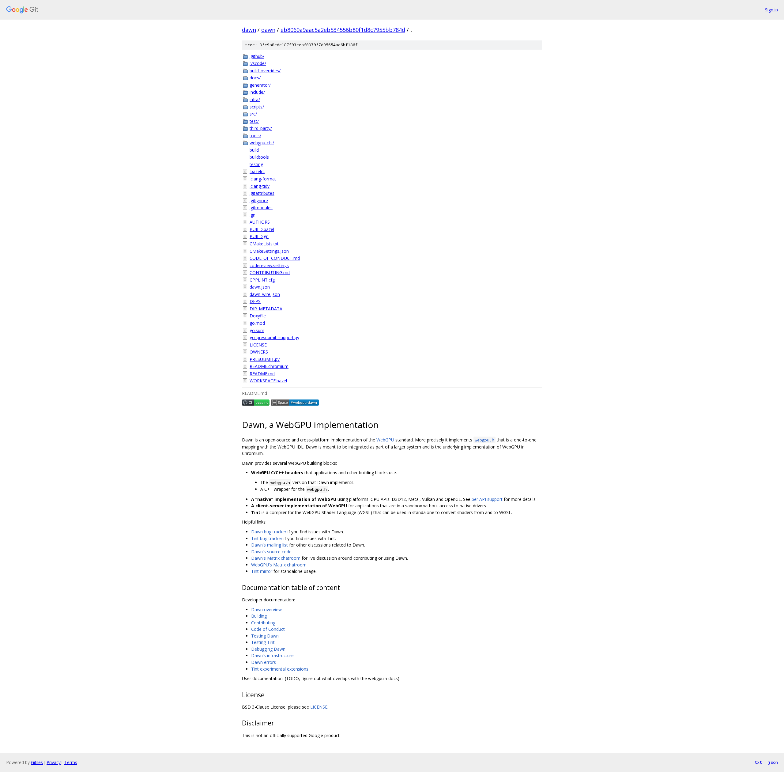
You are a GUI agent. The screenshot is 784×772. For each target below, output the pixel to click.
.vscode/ (258, 63)
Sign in (771, 10)
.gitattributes (262, 193)
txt (758, 762)
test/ (254, 121)
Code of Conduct (268, 629)
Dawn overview (266, 609)
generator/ (260, 85)
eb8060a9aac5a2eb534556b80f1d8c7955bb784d (343, 29)
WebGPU (385, 440)
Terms (70, 762)
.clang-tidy (260, 186)
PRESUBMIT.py (265, 359)
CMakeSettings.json (269, 251)
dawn (249, 29)
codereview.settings (269, 265)
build (254, 150)
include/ (257, 92)
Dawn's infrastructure (272, 655)
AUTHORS (260, 222)
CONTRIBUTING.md (270, 272)
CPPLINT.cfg (262, 280)
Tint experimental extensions (279, 669)
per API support (487, 499)
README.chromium (269, 366)
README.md (262, 374)
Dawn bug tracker (268, 532)
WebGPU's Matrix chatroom (279, 565)
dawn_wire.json (265, 294)
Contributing (263, 623)
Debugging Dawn (268, 649)
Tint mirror (261, 571)
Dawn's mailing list (269, 545)
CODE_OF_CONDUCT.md (275, 258)
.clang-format (263, 179)
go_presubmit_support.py (274, 337)
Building (259, 616)
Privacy (54, 762)
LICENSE (258, 345)
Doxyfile (258, 316)
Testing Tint (263, 642)
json (773, 762)
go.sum (257, 330)
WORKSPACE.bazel (268, 381)
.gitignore (259, 200)
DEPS (255, 301)
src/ (253, 114)
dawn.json (260, 287)
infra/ (255, 99)
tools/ (255, 135)
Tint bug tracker (266, 538)
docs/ (255, 78)
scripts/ (257, 107)
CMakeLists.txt (264, 244)
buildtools (259, 157)
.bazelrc (257, 171)
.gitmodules (261, 207)
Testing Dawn (265, 636)
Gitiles (37, 762)
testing (256, 164)
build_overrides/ (265, 71)
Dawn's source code (271, 551)
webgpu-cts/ (262, 143)
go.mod (257, 323)
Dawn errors (263, 662)
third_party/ (261, 128)
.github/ (257, 56)
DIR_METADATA (266, 309)
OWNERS (259, 352)
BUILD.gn (259, 236)
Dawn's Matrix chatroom (275, 558)
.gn (252, 215)
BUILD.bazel (262, 229)
